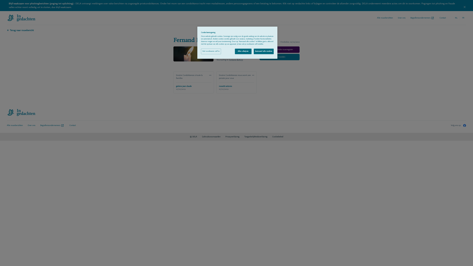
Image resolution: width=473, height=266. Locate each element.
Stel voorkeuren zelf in (211, 51)
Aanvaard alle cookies (263, 51)
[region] (237, 43)
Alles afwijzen (243, 51)
